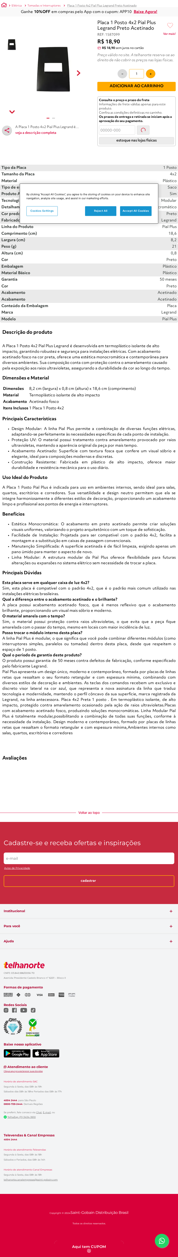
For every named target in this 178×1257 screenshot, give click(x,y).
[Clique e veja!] (169, 34)
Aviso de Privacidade (17, 1010)
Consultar (148, 171)
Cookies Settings (42, 210)
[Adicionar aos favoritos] (170, 25)
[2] (53, 118)
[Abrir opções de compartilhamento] (7, 130)
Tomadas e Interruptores (44, 5)
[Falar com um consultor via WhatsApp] (162, 1241)
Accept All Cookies (136, 210)
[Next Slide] (173, 258)
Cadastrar (88, 1023)
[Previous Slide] (4, 258)
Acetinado (167, 450)
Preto (171, 443)
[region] (89, 203)
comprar (31, 295)
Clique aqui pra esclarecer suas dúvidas (23, 1213)
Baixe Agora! (145, 12)
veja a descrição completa (35, 133)
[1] (48, 118)
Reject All (101, 210)
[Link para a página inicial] (4, 6)
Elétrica (17, 5)
